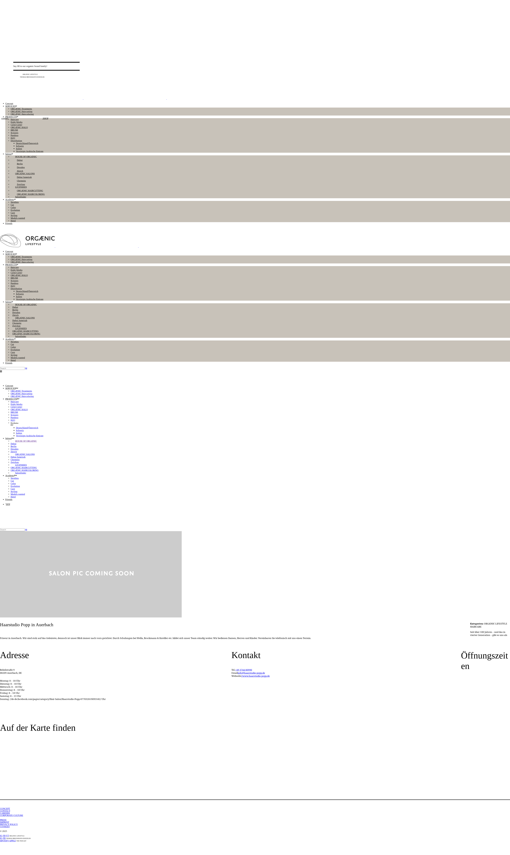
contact (4, 118)
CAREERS (5, 813)
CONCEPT (5, 808)
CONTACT (5, 811)
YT (20, 74)
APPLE (12, 840)
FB (17, 74)
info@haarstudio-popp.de (251, 672)
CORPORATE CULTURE (11, 815)
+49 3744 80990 (243, 669)
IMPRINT (4, 822)
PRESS (3, 820)
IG (14, 74)
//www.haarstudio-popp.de (255, 675)
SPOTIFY (4, 840)
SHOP (45, 118)
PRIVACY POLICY (9, 824)
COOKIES (5, 826)
